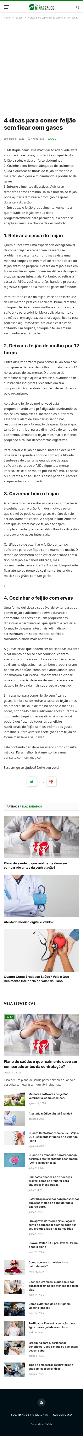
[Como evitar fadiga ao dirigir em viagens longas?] (14, 1309)
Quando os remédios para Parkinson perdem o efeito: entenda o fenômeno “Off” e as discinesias (53, 1158)
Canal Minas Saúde (41, 1424)
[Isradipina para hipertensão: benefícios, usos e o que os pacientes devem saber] (14, 1348)
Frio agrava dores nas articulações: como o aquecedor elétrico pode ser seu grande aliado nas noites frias (52, 1224)
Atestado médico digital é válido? (28, 922)
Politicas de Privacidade (29, 1414)
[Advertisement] (41, 67)
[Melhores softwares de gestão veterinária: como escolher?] (14, 1099)
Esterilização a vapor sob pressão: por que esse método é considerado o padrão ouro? (54, 1202)
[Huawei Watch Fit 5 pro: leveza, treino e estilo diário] (14, 1248)
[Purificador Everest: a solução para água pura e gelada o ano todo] (14, 1328)
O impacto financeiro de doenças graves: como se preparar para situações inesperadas (50, 1180)
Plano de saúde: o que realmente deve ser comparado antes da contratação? (36, 865)
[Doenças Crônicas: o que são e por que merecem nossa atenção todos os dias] (14, 1287)
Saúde (52, 138)
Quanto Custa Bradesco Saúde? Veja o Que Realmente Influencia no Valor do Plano (36, 979)
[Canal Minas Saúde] (42, 7)
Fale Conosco (62, 1414)
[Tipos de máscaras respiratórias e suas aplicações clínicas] (14, 1370)
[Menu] (6, 7)
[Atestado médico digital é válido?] (41, 896)
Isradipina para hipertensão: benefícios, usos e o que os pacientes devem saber (53, 1346)
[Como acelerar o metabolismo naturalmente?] (14, 1267)
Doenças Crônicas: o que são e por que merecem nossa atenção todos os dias (54, 1285)
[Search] (77, 7)
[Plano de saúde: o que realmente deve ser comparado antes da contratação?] (41, 837)
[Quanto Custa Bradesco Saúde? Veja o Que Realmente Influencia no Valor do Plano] (41, 950)
